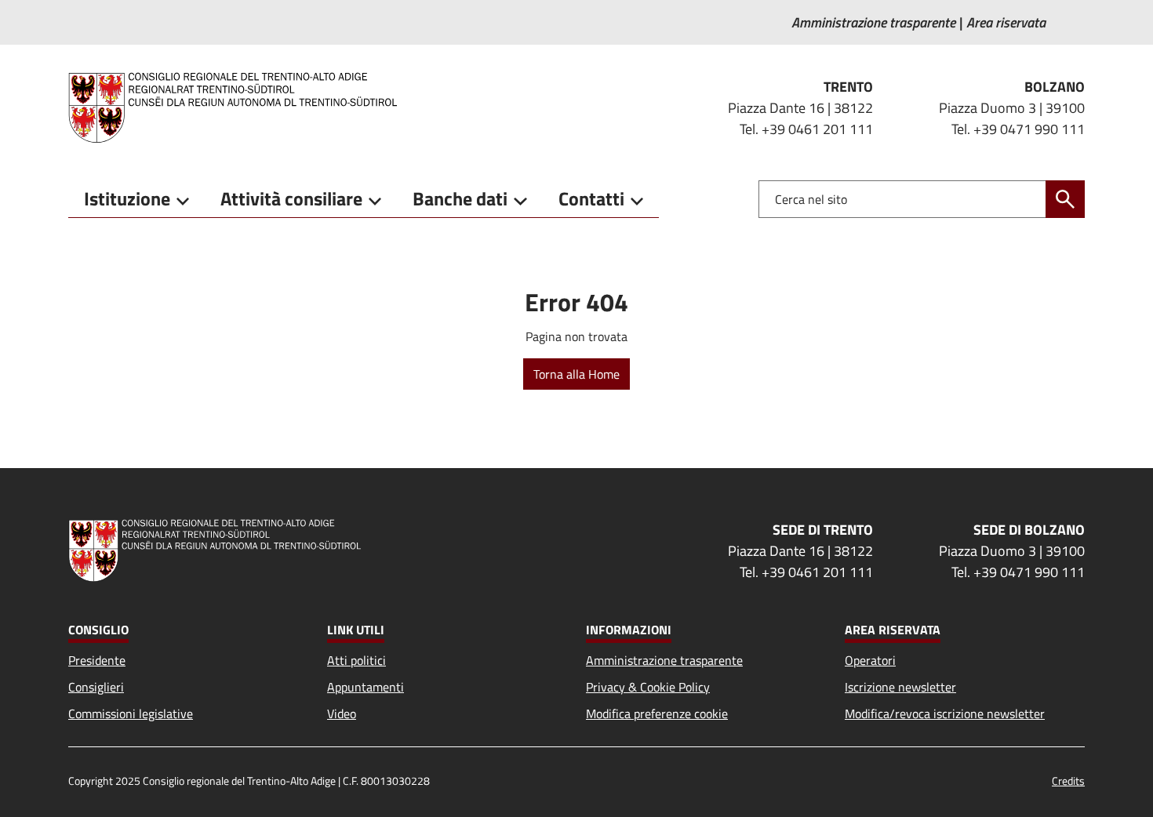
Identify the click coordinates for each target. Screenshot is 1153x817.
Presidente (96, 660)
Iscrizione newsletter (900, 686)
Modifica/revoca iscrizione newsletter (945, 713)
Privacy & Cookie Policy (648, 686)
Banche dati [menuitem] (460, 198)
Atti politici (356, 660)
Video (341, 713)
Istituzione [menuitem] (127, 198)
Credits (1068, 780)
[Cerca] (1065, 199)
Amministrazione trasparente (664, 660)
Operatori (870, 660)
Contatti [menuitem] (591, 198)
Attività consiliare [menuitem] (291, 198)
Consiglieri (96, 686)
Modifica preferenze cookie (657, 713)
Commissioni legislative (130, 713)
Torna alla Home (576, 374)
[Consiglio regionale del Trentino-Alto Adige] (238, 107)
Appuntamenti (365, 686)
